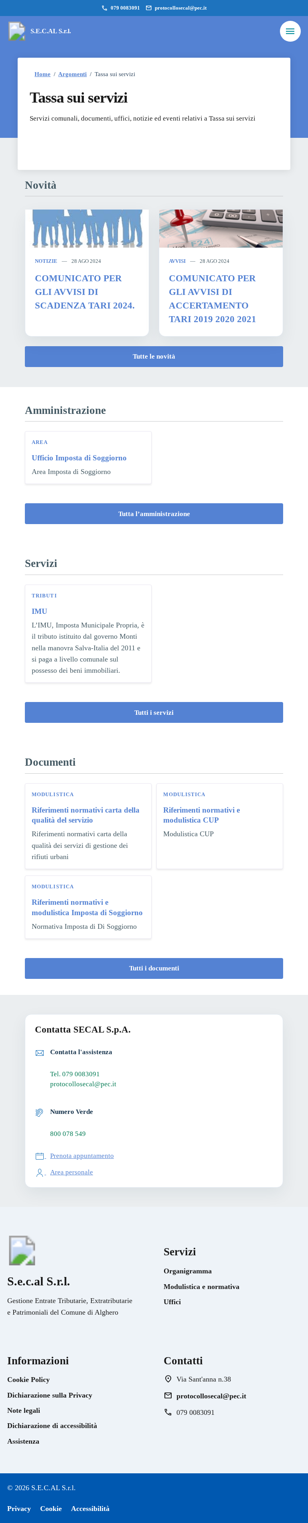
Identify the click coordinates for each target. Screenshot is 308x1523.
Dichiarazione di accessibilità (52, 1426)
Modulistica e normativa (201, 1287)
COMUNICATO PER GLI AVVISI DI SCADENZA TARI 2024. (85, 292)
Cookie (51, 1509)
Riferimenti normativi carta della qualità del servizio (86, 815)
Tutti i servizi (154, 712)
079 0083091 (120, 8)
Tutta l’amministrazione (154, 514)
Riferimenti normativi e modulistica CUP (201, 815)
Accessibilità (90, 1509)
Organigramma (188, 1271)
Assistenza (23, 1441)
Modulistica (53, 794)
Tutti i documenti (154, 968)
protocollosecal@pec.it (176, 8)
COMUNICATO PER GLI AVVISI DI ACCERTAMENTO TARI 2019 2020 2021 (212, 298)
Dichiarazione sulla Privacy (49, 1395)
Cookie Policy (28, 1380)
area (40, 442)
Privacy (19, 1509)
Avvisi (177, 261)
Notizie (46, 261)
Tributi (44, 596)
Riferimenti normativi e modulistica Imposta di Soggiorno (87, 907)
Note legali (23, 1410)
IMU (39, 611)
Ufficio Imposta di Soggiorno (79, 458)
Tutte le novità (154, 356)
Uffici (172, 1302)
